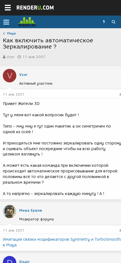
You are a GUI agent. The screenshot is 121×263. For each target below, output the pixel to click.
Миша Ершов (30, 210)
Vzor (10, 57)
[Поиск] (113, 22)
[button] (6, 22)
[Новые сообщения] (104, 22)
